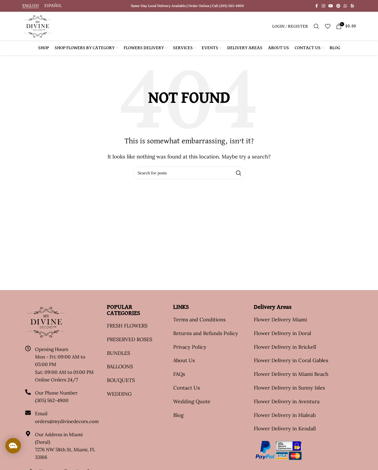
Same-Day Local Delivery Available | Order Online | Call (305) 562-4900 (187, 6)
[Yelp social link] (352, 6)
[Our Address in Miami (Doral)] (28, 433)
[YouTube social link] (331, 6)
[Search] (316, 26)
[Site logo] (37, 26)
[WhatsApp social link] (345, 6)
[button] (13, 446)
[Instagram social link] (323, 6)
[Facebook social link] (316, 6)
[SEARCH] (238, 173)
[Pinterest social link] (338, 6)
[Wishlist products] (327, 26)
